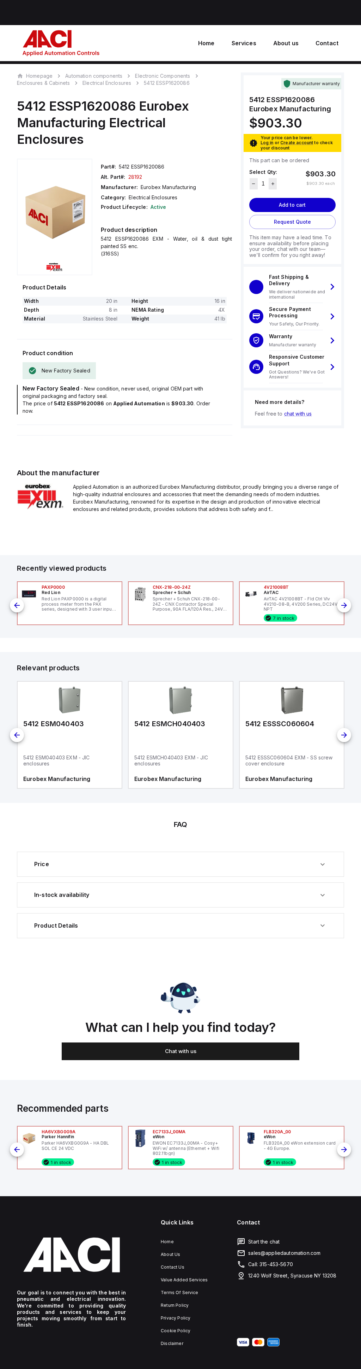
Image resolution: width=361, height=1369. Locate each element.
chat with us (298, 414)
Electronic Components (162, 76)
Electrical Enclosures (106, 83)
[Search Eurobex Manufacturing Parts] (41, 507)
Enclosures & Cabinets (43, 83)
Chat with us (180, 1051)
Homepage (39, 75)
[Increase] (273, 183)
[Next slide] (344, 605)
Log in (267, 142)
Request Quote (292, 222)
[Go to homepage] (71, 1255)
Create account (296, 142)
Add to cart (292, 205)
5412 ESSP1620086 (166, 83)
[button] (292, 286)
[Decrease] (254, 183)
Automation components (93, 76)
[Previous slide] (17, 605)
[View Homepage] (61, 43)
